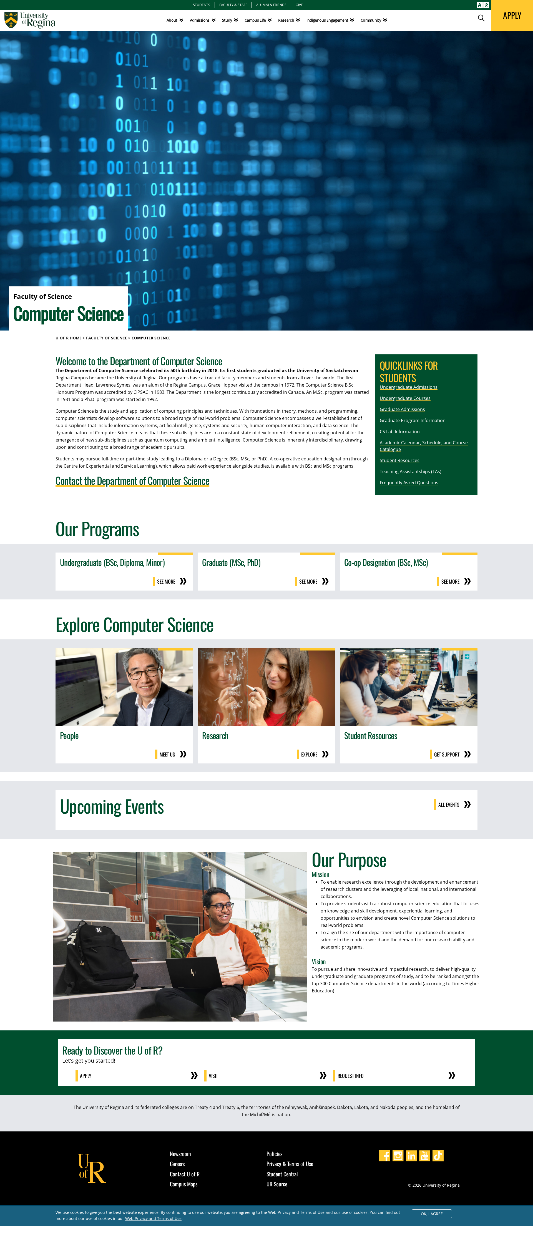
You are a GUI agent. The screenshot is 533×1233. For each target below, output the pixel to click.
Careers (177, 1163)
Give (299, 4)
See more (166, 581)
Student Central (282, 1174)
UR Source (276, 1184)
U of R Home (69, 338)
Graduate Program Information (413, 420)
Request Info (351, 1075)
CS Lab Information (400, 431)
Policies (274, 1153)
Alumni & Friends (271, 4)
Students (201, 4)
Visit (213, 1075)
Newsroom (180, 1153)
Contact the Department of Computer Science (132, 480)
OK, (432, 1213)
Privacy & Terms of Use (289, 1163)
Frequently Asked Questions (409, 483)
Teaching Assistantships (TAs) (410, 471)
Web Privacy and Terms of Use (153, 1218)
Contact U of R (185, 1174)
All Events (448, 804)
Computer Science (151, 338)
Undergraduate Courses (405, 398)
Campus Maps (183, 1184)
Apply (85, 1075)
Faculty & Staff (233, 4)
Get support (446, 754)
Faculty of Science (106, 338)
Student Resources (399, 460)
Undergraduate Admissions (409, 387)
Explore (309, 754)
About (172, 20)
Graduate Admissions (402, 409)
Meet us (167, 754)
